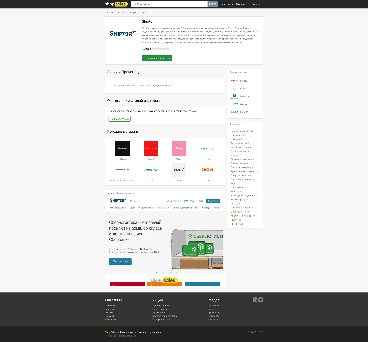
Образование (240, 211)
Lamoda (109, 309)
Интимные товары (243, 207)
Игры (236, 155)
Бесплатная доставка (164, 315)
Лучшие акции (160, 305)
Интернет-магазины (115, 12)
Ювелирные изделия (244, 195)
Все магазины (242, 131)
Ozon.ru (109, 312)
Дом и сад (239, 163)
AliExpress (110, 319)
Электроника (241, 151)
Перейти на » (157, 58)
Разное (237, 223)
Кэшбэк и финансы (243, 215)
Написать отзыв (119, 118)
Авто (235, 203)
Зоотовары (239, 199)
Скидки (240, 4)
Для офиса (238, 187)
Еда (235, 183)
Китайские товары (243, 147)
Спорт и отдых (241, 175)
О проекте (213, 315)
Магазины (227, 4)
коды (254, 4)
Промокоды (159, 312)
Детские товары (242, 167)
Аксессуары (240, 143)
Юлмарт (109, 315)
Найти (212, 4)
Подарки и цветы (243, 179)
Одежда (238, 135)
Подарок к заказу (162, 319)
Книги (236, 191)
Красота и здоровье (245, 171)
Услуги (133, 12)
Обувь (236, 139)
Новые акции (159, 309)
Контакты (213, 319)
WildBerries (111, 305)
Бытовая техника (243, 159)
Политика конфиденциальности (121, 336)
